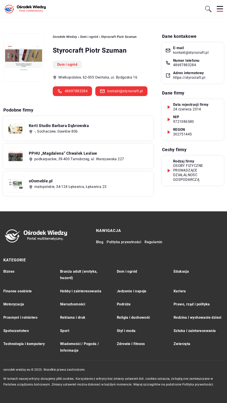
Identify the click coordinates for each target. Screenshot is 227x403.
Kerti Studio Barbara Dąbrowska (59, 125)
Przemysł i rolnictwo (20, 317)
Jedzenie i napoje (132, 291)
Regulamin (153, 242)
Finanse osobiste (17, 291)
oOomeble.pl (41, 181)
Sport (64, 331)
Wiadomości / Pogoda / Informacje (79, 347)
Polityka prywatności (124, 242)
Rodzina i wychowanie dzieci (197, 317)
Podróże (124, 304)
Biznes (8, 271)
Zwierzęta (182, 344)
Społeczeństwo (16, 331)
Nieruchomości (72, 304)
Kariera (180, 291)
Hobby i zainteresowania (80, 291)
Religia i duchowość (133, 317)
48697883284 (76, 91)
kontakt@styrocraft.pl (125, 91)
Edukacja (181, 271)
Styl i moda (126, 331)
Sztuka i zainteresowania (195, 331)
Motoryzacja (13, 304)
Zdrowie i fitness (131, 344)
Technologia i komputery (24, 344)
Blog (100, 242)
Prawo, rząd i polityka (192, 304)
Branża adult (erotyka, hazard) (79, 274)
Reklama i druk (73, 317)
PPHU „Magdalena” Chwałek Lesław (63, 153)
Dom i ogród (67, 64)
